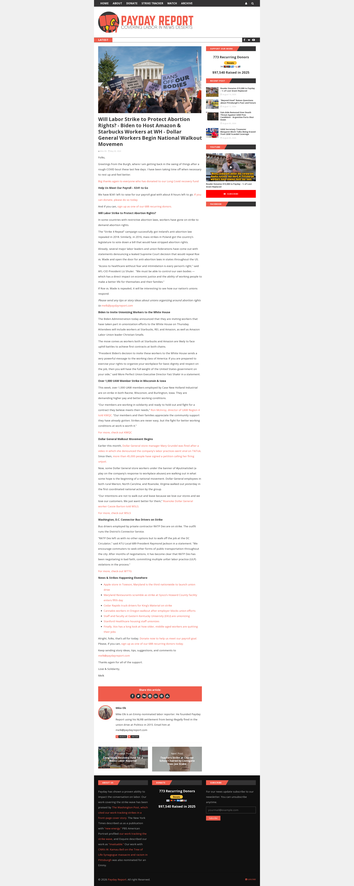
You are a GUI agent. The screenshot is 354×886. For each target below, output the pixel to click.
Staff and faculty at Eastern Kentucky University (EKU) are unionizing (147, 616)
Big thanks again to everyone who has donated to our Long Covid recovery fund (148, 181)
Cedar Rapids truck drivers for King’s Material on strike (138, 605)
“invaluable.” (116, 844)
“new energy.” (113, 828)
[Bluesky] (249, 40)
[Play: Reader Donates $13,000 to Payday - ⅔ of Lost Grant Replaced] (231, 167)
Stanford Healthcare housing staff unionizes (132, 621)
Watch (172, 3)
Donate (131, 3)
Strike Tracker (152, 3)
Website (122, 737)
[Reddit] (150, 696)
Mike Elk (103, 151)
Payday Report (117, 879)
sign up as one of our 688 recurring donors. (144, 206)
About (117, 3)
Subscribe (232, 194)
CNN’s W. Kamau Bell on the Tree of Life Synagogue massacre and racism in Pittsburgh (123, 855)
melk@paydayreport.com (114, 655)
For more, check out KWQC (115, 432)
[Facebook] (244, 40)
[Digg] (144, 696)
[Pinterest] (161, 696)
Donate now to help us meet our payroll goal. (168, 638)
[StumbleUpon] (167, 696)
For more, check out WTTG (115, 571)
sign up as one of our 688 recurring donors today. (152, 643)
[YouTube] (253, 40)
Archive (186, 3)
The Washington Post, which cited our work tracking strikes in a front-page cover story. (123, 813)
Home (104, 3)
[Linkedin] (155, 696)
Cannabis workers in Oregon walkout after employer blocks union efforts (150, 611)
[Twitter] (138, 696)
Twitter (135, 737)
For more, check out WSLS (115, 513)
